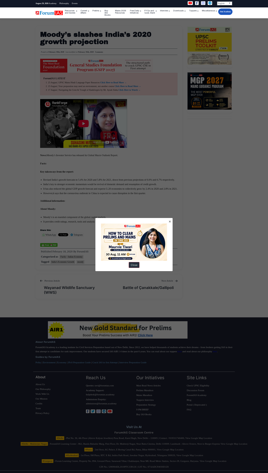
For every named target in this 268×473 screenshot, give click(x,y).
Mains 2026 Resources (120, 12)
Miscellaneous (208, 11)
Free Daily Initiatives (134, 12)
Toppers (193, 11)
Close (134, 264)
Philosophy (64, 3)
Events (75, 3)
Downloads (178, 11)
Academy (53, 3)
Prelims (95, 11)
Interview (164, 11)
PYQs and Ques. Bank (149, 12)
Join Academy (225, 12)
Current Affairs (83, 12)
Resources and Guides (70, 12)
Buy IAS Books (108, 13)
